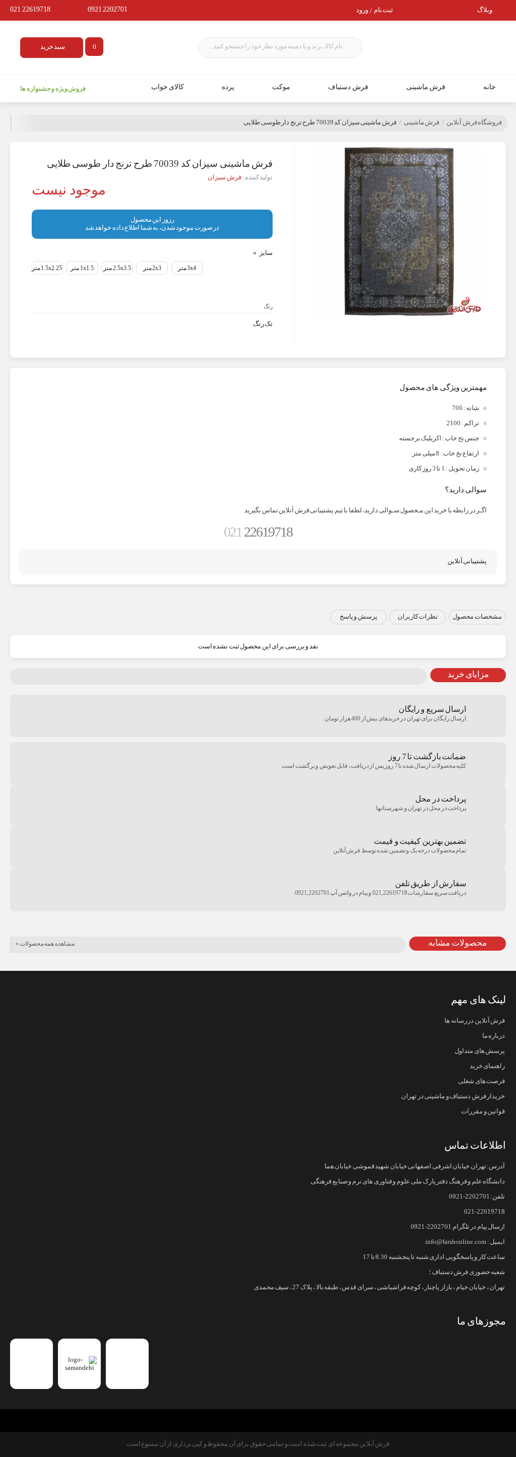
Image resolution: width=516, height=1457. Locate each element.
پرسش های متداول (480, 1050)
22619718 (258, 532)
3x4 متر (187, 268)
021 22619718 (30, 9)
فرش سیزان (224, 177)
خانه (489, 87)
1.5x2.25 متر (47, 268)
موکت (281, 87)
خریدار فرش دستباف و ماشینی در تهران (453, 1096)
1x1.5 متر (82, 268)
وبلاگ (484, 10)
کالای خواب (167, 87)
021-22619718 (484, 1211)
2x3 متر (152, 268)
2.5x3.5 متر (117, 268)
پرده (228, 87)
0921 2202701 (108, 9)
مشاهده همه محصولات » (45, 944)
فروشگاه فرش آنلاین (474, 122)
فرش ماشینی (426, 87)
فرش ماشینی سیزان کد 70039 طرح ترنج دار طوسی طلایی (320, 122)
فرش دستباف (348, 87)
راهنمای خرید (487, 1066)
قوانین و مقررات (483, 1111)
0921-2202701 (469, 1196)
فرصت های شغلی (481, 1081)
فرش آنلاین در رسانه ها (474, 1020)
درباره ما (493, 1035)
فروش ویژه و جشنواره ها (53, 88)
